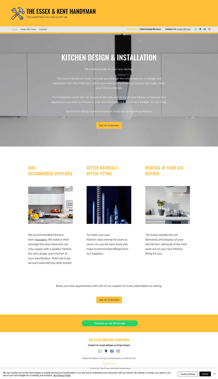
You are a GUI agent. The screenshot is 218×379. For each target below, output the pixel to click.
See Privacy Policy (62, 375)
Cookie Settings (187, 373)
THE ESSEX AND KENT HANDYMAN (109, 339)
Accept (205, 373)
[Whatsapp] (195, 29)
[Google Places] (200, 29)
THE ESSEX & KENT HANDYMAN (61, 11)
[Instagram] (209, 29)
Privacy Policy (109, 363)
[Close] (214, 374)
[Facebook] (204, 29)
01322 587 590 (184, 29)
